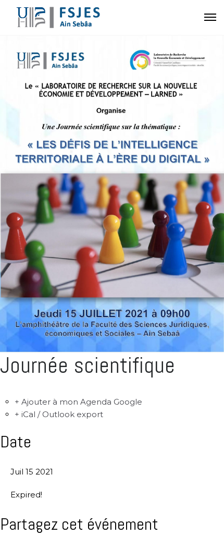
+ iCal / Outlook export (59, 414)
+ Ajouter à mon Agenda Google (78, 402)
